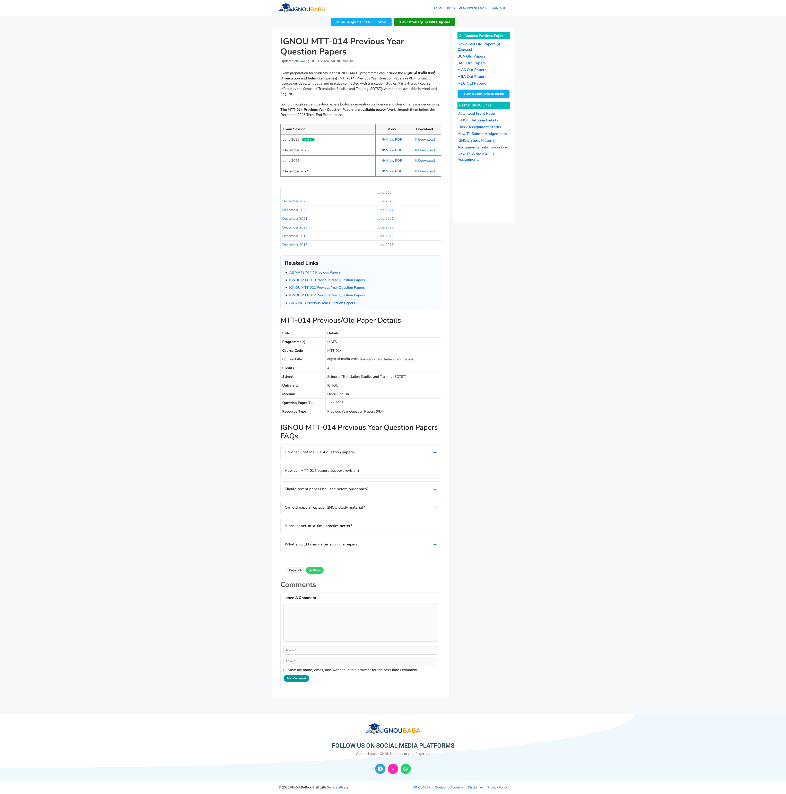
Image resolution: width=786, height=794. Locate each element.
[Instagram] (393, 769)
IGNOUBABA (422, 787)
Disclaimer (475, 787)
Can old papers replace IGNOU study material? (325, 507)
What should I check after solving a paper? (321, 544)
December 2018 (294, 244)
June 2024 (385, 192)
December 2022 (294, 210)
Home (438, 8)
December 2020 (294, 227)
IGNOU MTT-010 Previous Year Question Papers (327, 280)
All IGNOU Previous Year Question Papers (322, 303)
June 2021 (385, 218)
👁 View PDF (392, 139)
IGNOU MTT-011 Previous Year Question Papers (327, 287)
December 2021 (294, 218)
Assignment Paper (473, 8)
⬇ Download (424, 139)
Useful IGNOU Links (475, 105)
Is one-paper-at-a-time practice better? (318, 525)
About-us (457, 787)
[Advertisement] (483, 192)
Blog (451, 8)
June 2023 (385, 201)
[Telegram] (380, 769)
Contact (498, 8)
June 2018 (385, 244)
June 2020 (385, 227)
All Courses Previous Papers (482, 36)
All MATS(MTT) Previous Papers (315, 272)
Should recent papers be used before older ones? (326, 488)
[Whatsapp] (406, 769)
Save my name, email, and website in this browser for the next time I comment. (353, 670)
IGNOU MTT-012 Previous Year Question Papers (327, 295)
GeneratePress (338, 787)
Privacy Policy (497, 787)
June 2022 (385, 210)
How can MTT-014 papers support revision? (322, 470)
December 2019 (294, 236)
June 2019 (385, 236)
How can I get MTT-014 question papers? (320, 452)
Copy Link (295, 570)
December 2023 (294, 201)
